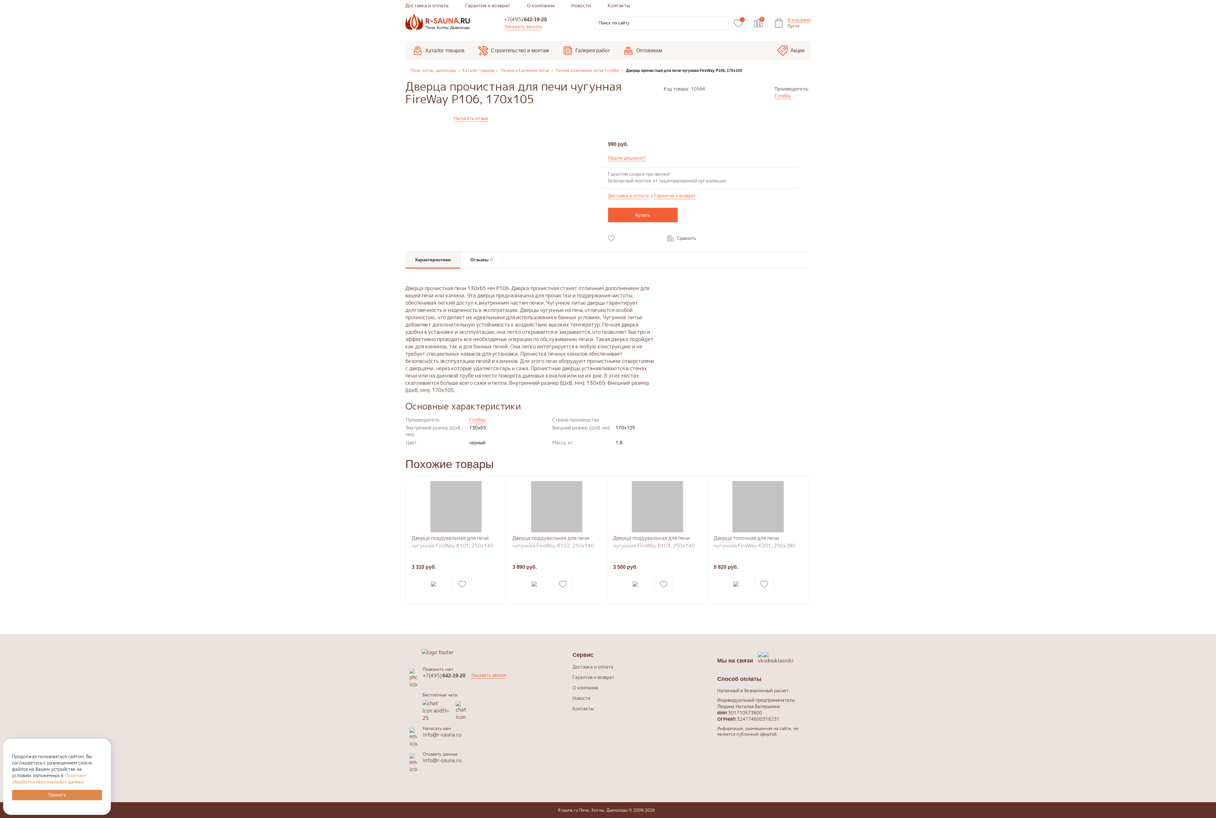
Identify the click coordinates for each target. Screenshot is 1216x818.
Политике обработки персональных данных (49, 778)
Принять (57, 795)
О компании (541, 5)
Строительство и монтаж (520, 50)
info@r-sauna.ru (442, 734)
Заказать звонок (523, 26)
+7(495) (525, 19)
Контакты (619, 5)
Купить (643, 215)
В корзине (799, 20)
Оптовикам (649, 50)
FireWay (783, 96)
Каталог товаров (445, 50)
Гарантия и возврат (487, 5)
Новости (581, 5)
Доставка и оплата (426, 5)
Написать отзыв (471, 118)
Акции (797, 50)
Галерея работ (592, 50)
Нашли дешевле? (626, 158)
